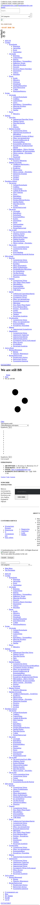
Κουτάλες (16, 264)
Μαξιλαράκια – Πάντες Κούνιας (23, 149)
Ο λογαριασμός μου (11, 892)
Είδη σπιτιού (9, 256)
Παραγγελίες (25, 529)
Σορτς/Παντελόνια (19, 87)
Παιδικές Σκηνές (18, 121)
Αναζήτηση (25, 531)
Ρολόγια (15, 155)
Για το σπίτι (13, 245)
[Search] (31, 15)
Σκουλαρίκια (17, 52)
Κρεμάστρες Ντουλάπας (21, 325)
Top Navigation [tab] (10, 570)
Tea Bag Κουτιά (18, 273)
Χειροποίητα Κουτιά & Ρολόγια (23, 254)
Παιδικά (7, 115)
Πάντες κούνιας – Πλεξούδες (22, 153)
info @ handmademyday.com (21, 469)
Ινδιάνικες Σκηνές (19, 234)
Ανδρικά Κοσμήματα (20, 97)
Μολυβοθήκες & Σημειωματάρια (24, 151)
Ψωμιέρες (16, 277)
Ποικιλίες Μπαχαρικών (20, 353)
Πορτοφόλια (17, 71)
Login (23, 533)
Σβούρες (16, 127)
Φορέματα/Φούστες (19, 91)
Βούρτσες (16, 56)
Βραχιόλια (16, 46)
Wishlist (23, 535)
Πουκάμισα (17, 84)
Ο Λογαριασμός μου (9, 534)
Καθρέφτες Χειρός (19, 63)
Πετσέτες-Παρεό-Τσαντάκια (22, 69)
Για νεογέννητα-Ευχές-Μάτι (22, 232)
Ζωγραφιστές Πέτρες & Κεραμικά (24, 340)
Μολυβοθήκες (17, 284)
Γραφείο (11, 279)
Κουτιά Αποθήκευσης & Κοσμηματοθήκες (21, 141)
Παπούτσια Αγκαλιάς (20, 174)
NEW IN (8, 41)
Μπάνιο (11, 327)
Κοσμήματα (13, 44)
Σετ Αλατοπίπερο (18, 271)
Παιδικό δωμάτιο (14, 129)
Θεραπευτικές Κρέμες (20, 357)
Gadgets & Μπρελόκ (20, 190)
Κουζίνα (12, 258)
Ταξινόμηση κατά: (7, 423)
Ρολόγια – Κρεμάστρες (20, 309)
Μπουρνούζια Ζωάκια (20, 237)
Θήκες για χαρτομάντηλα (21, 138)
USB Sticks (17, 290)
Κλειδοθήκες (17, 344)
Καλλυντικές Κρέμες (20, 359)
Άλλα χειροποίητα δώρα (21, 247)
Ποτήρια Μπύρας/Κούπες (21, 200)
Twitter (8, 477)
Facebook (3, 477)
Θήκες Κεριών (18, 342)
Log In (7, 900)
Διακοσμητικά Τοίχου (20, 338)
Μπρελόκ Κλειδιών (19, 106)
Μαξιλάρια (16, 303)
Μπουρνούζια (17, 170)
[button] (3, 7)
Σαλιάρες (16, 177)
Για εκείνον (12, 183)
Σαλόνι (11, 292)
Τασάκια (16, 314)
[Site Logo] (16, 5)
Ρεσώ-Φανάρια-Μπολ (20, 307)
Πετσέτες (16, 175)
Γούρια (15, 250)
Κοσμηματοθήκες (19, 217)
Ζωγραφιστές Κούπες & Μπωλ (23, 136)
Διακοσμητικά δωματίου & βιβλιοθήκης (26, 665)
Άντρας (7, 93)
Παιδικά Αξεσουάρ (15, 162)
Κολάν (15, 78)
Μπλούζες (16, 80)
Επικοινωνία (9, 530)
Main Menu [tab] (9, 568)
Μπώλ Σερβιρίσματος (20, 267)
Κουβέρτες (16, 168)
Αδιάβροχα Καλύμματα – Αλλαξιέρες (25, 694)
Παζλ (15, 125)
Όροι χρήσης (9, 537)
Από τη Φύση (9, 348)
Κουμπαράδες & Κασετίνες (22, 144)
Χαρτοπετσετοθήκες (19, 275)
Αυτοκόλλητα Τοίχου (20, 130)
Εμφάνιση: (4, 427)
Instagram (12, 477)
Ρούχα (11, 76)
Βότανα (15, 352)
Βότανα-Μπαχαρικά (15, 350)
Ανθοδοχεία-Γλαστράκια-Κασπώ (24, 294)
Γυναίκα (7, 42)
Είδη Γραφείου (18, 192)
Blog (6, 894)
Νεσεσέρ (16, 67)
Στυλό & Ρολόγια (19, 288)
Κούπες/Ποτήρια (18, 235)
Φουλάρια (16, 74)
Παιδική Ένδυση (14, 159)
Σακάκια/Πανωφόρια (20, 86)
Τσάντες (15, 72)
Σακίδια (15, 110)
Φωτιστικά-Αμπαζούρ (20, 316)
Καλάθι (4, 557)
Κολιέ (15, 50)
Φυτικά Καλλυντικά (19, 207)
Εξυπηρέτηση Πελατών (9, 527)
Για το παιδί (13, 230)
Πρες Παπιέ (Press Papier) (21, 282)
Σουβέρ (15, 310)
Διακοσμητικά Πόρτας (20, 337)
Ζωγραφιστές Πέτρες (20, 297)
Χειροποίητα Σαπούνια (20, 361)
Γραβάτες (16, 99)
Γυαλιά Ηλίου (17, 57)
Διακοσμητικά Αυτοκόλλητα (22, 329)
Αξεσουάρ (12, 54)
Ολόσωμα (16, 82)
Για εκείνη (12, 209)
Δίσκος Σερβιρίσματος (20, 262)
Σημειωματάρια (18, 224)
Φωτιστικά (16, 157)
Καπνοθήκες (17, 196)
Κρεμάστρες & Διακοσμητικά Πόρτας (25, 677)
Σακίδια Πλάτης (18, 202)
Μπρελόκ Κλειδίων (19, 65)
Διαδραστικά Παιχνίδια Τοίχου (23, 119)
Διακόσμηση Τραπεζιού (21, 335)
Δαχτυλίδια (16, 48)
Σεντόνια (16, 179)
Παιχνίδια (12, 117)
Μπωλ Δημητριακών (20, 265)
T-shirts (15, 89)
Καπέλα (15, 59)
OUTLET (6, 365)
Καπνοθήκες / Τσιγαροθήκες (22, 61)
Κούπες (15, 219)
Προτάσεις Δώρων (11, 181)
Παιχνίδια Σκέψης (19, 123)
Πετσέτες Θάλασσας (20, 160)
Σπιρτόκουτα (17, 226)
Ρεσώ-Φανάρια (18, 252)
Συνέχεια (10, 557)
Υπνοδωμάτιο (13, 318)
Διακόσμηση (13, 331)
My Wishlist (9, 896)
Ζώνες (15, 102)
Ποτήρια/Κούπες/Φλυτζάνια (22, 269)
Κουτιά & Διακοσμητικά (21, 301)
